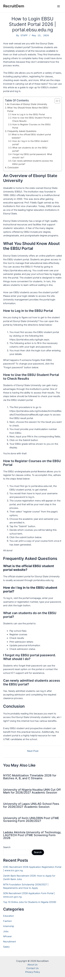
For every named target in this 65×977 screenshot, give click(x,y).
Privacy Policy (32, 972)
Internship (8, 926)
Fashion (7, 921)
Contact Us (32, 968)
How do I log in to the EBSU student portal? (30, 143)
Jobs (6, 931)
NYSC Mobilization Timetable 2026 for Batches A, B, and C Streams (29, 777)
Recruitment (9, 941)
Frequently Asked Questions (21, 131)
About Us (32, 964)
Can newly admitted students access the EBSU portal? (32, 162)
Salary (6, 946)
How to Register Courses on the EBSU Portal (31, 126)
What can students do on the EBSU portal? (29, 149)
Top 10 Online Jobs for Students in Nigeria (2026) (29, 902)
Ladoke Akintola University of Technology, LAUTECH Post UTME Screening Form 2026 (32, 835)
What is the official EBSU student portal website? (31, 136)
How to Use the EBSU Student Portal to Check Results (32, 119)
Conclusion (13, 167)
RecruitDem (13, 6)
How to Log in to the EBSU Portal (28, 114)
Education (8, 915)
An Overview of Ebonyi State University (27, 104)
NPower (7, 936)
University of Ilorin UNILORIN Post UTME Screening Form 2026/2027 (31, 819)
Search (7, 847)
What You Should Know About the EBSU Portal (27, 109)
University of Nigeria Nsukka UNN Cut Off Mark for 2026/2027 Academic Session (32, 791)
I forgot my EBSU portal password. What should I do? (32, 156)
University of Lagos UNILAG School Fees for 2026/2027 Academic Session (31, 805)
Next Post (32, 751)
